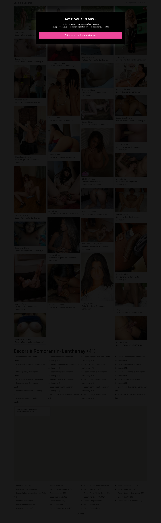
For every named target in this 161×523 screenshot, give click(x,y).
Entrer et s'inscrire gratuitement (80, 35)
